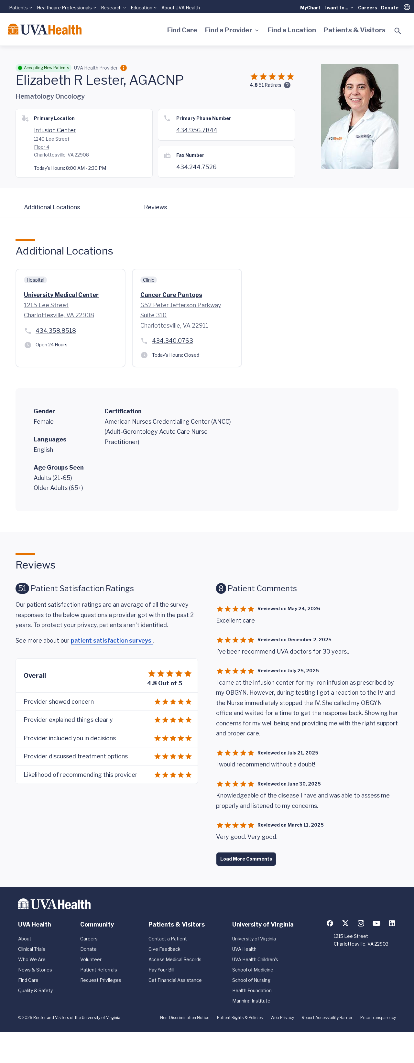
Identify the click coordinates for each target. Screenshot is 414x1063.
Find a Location (292, 30)
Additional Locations (52, 207)
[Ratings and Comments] (287, 85)
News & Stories (35, 969)
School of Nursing (251, 980)
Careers (367, 7)
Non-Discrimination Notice (184, 1017)
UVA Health (244, 949)
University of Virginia (254, 938)
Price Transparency (378, 1017)
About (24, 938)
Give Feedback (164, 949)
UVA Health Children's (255, 959)
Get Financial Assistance (175, 980)
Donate (389, 7)
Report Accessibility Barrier (327, 1017)
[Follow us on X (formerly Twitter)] (345, 923)
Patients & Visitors (355, 30)
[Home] (45, 29)
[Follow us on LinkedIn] (392, 923)
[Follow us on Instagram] (361, 923)
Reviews (155, 207)
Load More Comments (246, 859)
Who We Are (32, 959)
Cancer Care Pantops (171, 294)
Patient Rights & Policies (240, 1017)
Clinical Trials (31, 949)
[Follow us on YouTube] (376, 923)
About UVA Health (180, 7)
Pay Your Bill (161, 969)
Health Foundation (252, 990)
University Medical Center (61, 294)
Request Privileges (100, 980)
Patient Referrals (98, 969)
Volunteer (91, 959)
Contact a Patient (167, 938)
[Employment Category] (123, 68)
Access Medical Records (175, 959)
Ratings (270, 85)
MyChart (310, 7)
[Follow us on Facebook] (330, 923)
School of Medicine (252, 969)
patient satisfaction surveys (112, 640)
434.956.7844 (196, 130)
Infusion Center (55, 130)
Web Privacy (282, 1017)
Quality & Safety (35, 990)
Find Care (182, 30)
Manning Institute (251, 1000)
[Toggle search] (397, 31)
